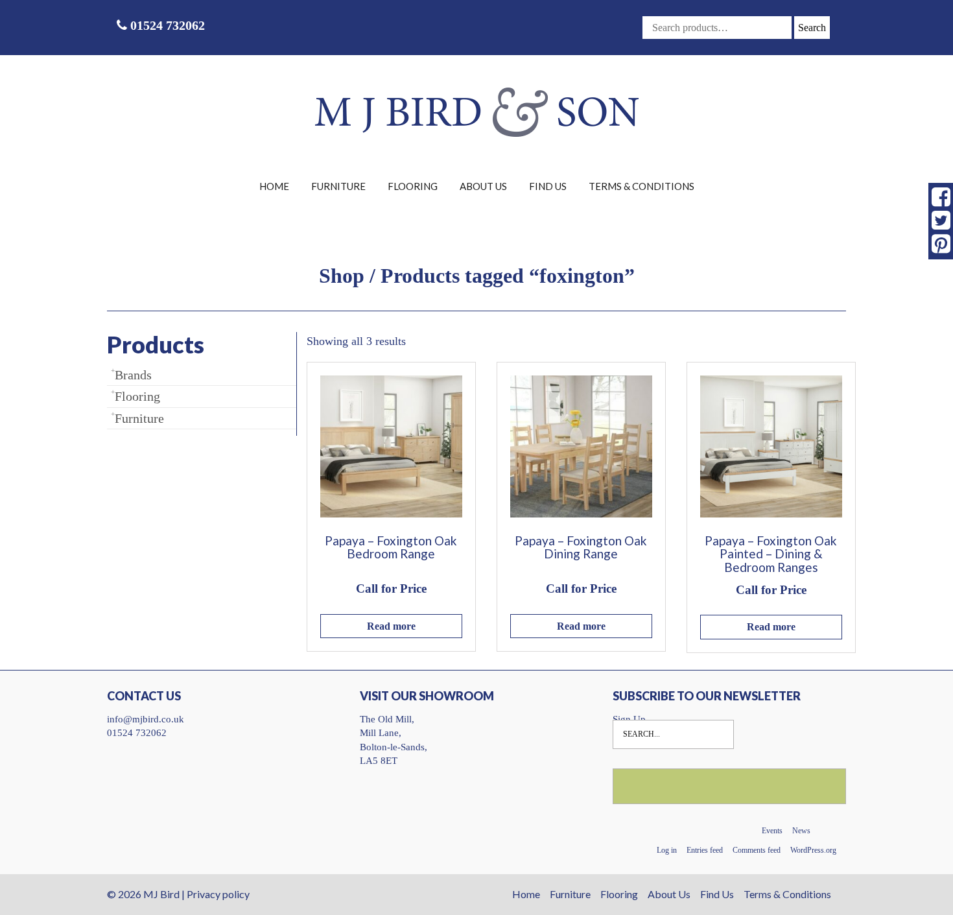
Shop (341, 275)
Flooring (413, 186)
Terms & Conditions (641, 186)
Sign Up (629, 719)
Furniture (338, 186)
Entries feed (705, 850)
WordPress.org (813, 850)
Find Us (548, 186)
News (801, 830)
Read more (391, 626)
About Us (483, 186)
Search (812, 27)
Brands (133, 375)
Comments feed (757, 850)
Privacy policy (218, 894)
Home (274, 186)
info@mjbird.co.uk (145, 719)
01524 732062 (166, 25)
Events (772, 830)
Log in (667, 850)
